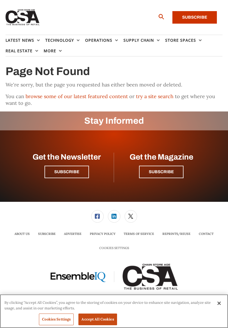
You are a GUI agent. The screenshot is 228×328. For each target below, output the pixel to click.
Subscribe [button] (66, 172)
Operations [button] (98, 40)
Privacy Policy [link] (102, 234)
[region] (114, 311)
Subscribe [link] (47, 234)
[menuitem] (25, 40)
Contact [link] (206, 234)
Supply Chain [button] (138, 40)
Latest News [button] (20, 40)
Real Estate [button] (19, 50)
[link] (97, 216)
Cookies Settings (114, 248)
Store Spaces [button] (180, 40)
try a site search (155, 96)
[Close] (219, 303)
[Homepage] (23, 17)
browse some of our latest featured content (77, 96)
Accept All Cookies (97, 319)
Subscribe (194, 17)
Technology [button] (59, 40)
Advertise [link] (72, 234)
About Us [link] (22, 234)
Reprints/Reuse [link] (176, 234)
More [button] (50, 50)
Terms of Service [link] (139, 234)
